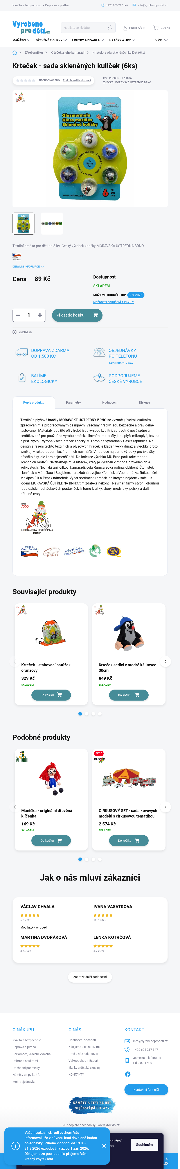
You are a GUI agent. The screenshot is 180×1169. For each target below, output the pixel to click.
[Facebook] (127, 1073)
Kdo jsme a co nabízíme (84, 1047)
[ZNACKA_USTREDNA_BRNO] (51, 632)
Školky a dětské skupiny (84, 1067)
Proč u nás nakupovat (83, 1054)
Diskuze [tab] (144, 402)
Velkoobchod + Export (83, 1060)
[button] (80, 713)
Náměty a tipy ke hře (26, 1074)
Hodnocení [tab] (109, 402)
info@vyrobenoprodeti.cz (150, 1041)
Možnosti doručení (113, 302)
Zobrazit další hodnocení (90, 977)
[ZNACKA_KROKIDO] (51, 778)
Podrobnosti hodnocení (77, 80)
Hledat (109, 27)
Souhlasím (144, 1145)
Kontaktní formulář (146, 1089)
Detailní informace (26, 266)
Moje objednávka (24, 1081)
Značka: (127, 82)
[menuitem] (22, 40)
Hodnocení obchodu (82, 1040)
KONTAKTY (76, 1074)
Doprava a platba (57, 5)
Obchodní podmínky (26, 1068)
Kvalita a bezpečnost (27, 5)
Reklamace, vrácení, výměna (32, 1054)
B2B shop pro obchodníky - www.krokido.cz (90, 1125)
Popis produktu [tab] (33, 402)
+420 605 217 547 (121, 363)
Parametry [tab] (73, 402)
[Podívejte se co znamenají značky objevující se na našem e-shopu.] (71, 550)
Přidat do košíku (70, 315)
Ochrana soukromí (25, 1061)
